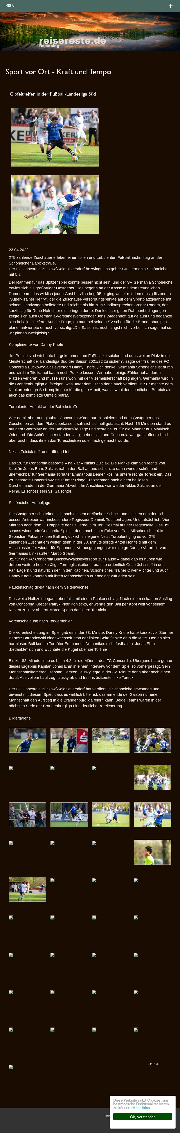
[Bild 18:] (94, 879)
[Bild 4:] (11, 767)
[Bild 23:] (136, 917)
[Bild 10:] (111, 814)
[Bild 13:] (52, 842)
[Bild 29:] (52, 992)
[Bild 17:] (52, 879)
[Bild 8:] (27, 814)
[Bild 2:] (111, 740)
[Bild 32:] (11, 1029)
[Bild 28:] (11, 992)
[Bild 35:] (136, 1029)
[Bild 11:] (152, 814)
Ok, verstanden (142, 1116)
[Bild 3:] (152, 740)
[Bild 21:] (52, 917)
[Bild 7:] (152, 777)
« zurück (153, 1064)
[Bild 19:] (136, 879)
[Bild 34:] (94, 1029)
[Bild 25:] (52, 954)
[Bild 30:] (94, 992)
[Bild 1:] (69, 740)
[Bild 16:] (27, 889)
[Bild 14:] (94, 842)
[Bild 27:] (136, 954)
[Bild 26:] (94, 954)
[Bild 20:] (11, 917)
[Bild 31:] (136, 992)
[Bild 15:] (152, 852)
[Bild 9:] (69, 814)
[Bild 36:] (11, 1066)
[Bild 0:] (27, 740)
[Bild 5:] (52, 767)
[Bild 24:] (11, 954)
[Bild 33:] (52, 1029)
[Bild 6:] (94, 767)
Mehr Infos (141, 1107)
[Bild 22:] (94, 917)
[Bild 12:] (11, 842)
